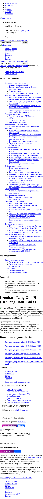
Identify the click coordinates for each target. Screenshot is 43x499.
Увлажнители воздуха (17, 270)
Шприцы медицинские (14, 224)
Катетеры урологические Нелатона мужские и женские (23, 206)
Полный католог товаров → (18, 402)
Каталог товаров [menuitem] (11, 482)
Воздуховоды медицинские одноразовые (25, 97)
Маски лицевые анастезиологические (24, 99)
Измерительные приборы (14, 260)
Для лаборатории (11, 129)
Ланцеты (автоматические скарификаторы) (26, 174)
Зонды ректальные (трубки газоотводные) (25, 209)
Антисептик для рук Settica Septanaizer (24, 126)
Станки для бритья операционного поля (25, 214)
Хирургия (8, 212)
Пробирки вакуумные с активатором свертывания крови (23, 138)
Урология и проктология (14, 201)
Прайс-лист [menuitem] (9, 488)
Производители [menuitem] (11, 484)
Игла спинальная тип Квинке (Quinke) (24, 153)
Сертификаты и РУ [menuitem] (12, 494)
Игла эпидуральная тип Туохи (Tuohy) (24, 155)
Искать (25, 43)
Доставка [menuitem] (8, 492)
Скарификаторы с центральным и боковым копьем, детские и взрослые (26, 177)
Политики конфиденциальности (17, 382)
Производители (11, 3)
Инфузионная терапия (13, 166)
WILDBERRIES (9, 426)
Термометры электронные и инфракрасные (26, 262)
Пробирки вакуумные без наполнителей (25, 135)
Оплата (8, 12)
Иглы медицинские (12, 147)
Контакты (9, 14)
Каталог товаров (6, 40)
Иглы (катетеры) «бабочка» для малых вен (25, 158)
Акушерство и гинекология (15, 83)
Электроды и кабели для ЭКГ (16, 234)
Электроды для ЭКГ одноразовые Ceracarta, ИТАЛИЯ (22, 246)
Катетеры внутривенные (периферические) (19, 169)
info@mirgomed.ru (25, 30)
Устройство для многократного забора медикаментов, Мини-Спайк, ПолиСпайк (25, 186)
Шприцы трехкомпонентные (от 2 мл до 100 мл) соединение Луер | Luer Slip (25, 227)
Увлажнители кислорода (18, 272)
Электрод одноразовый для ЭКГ (22, 342)
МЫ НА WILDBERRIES (14, 72)
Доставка (8, 10)
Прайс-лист (9, 5)
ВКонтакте (22, 422)
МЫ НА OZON (11, 74)
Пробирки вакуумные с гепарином (23, 141)
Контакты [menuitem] (8, 496)
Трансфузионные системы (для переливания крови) (21, 181)
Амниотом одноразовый (18, 85)
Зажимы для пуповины (18, 91)
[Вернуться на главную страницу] (5, 18)
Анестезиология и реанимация (17, 95)
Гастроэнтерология (12, 114)
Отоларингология (12, 189)
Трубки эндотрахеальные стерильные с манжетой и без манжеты (24, 111)
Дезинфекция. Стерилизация (16, 124)
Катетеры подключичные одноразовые (24, 172)
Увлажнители (10, 268)
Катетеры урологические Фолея (21, 203)
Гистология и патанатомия (15, 120)
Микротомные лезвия (17, 122)
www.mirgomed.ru (34, 457)
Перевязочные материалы (15, 195)
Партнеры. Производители (17, 66)
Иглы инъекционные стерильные (22, 164)
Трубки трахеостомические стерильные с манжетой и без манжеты (25, 107)
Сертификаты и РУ (20, 40)
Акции (8, 8)
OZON (21, 426)
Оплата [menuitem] (7, 490)
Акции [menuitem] (7, 486)
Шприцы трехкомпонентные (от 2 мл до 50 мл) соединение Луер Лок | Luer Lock (26, 231)
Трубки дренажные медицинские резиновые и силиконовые (22, 217)
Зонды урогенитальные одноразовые (23, 93)
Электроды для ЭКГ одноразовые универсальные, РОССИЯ (22, 250)
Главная (3, 66)
